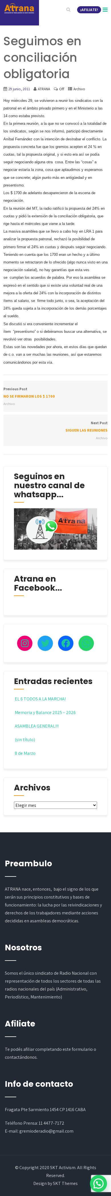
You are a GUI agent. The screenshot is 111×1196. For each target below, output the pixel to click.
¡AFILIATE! (89, 9)
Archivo (79, 89)
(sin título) (25, 740)
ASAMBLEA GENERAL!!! (37, 726)
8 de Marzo (25, 753)
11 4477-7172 (51, 1123)
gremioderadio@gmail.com (46, 1131)
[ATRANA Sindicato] (19, 8)
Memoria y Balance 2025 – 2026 (45, 712)
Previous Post (29, 393)
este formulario (78, 1049)
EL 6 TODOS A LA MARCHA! (40, 699)
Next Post (86, 427)
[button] (98, 1183)
